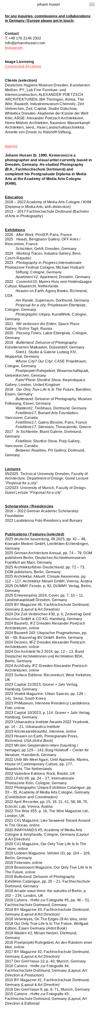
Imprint (11, 146)
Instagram (14, 48)
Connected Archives (23, 66)
